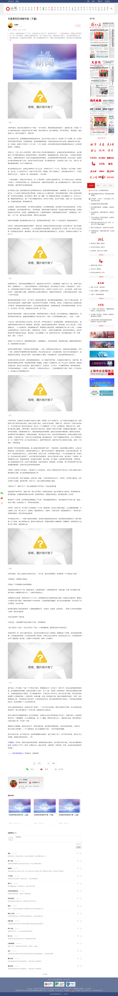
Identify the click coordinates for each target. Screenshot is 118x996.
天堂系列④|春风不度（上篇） (69, 815)
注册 (88, 1)
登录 (93, 1)
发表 (78, 847)
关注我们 (107, 1)
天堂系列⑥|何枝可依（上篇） (19, 815)
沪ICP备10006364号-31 (53, 988)
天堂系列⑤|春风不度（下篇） (44, 815)
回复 (78, 853)
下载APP (99, 1)
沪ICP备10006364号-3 (67, 988)
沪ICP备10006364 (42, 988)
